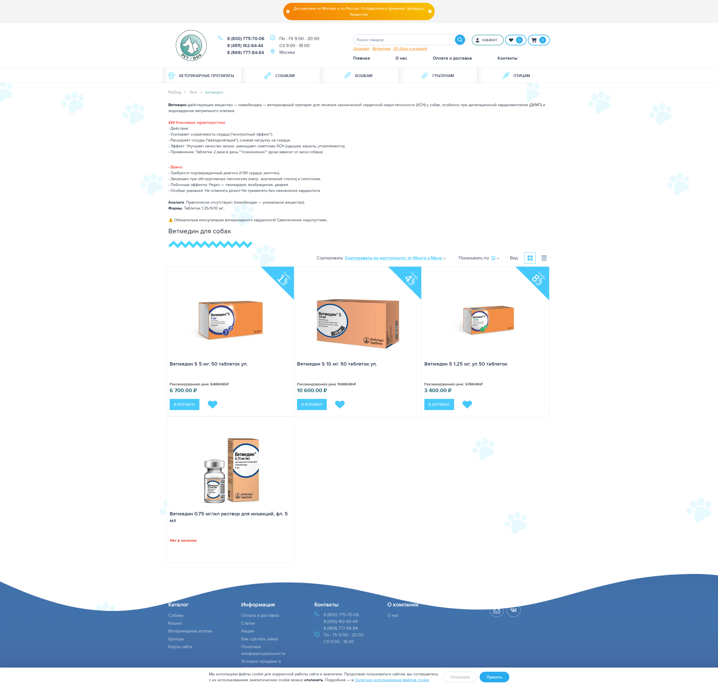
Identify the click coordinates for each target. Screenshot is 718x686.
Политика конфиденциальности (263, 650)
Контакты (507, 58)
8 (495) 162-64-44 (245, 45)
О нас (401, 58)
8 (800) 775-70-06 (245, 38)
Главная (361, 58)
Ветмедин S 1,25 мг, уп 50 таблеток (465, 364)
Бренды (176, 639)
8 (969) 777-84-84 (245, 52)
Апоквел (361, 48)
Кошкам (363, 75)
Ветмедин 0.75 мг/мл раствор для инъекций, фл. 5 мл (229, 517)
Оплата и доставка (452, 58)
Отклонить (460, 677)
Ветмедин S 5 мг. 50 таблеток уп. (209, 364)
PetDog (174, 92)
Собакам (285, 75)
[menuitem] (202, 75)
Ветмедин (381, 48)
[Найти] (460, 40)
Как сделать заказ (259, 639)
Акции (247, 631)
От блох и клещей (410, 48)
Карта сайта (180, 646)
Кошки (175, 623)
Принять (494, 677)
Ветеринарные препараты (206, 75)
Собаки (175, 615)
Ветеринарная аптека (190, 631)
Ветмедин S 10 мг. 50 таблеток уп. (337, 364)
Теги (193, 92)
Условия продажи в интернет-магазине (261, 664)
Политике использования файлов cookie (392, 680)
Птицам (522, 75)
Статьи (248, 623)
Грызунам (443, 75)
